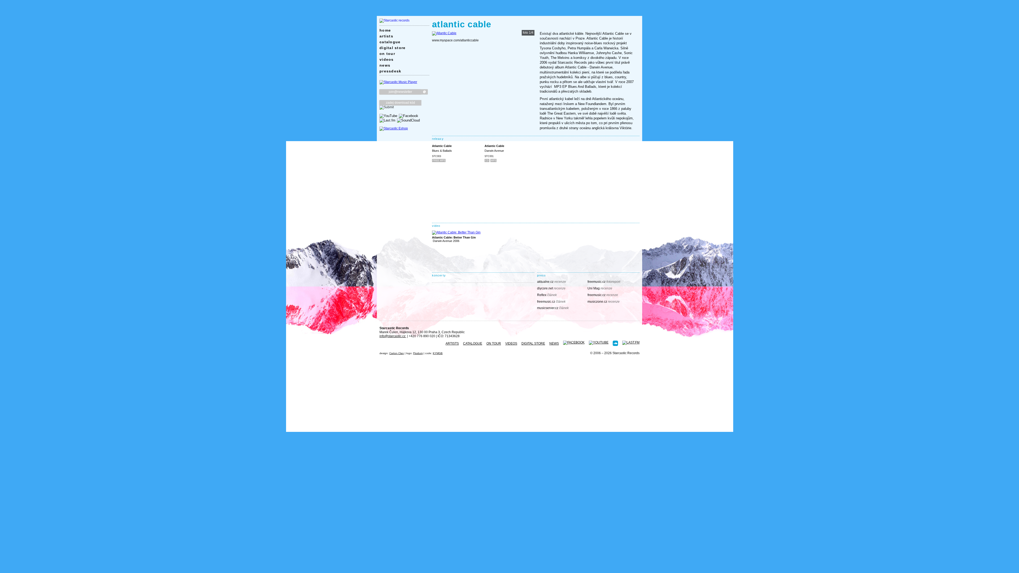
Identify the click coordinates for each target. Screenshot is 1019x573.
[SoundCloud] (408, 120)
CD (487, 160)
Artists (386, 36)
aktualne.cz (551, 282)
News (384, 65)
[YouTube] (388, 116)
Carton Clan (396, 353)
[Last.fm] (387, 120)
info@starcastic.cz (392, 336)
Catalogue (389, 42)
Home (385, 30)
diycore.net (551, 288)
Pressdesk (390, 71)
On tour (387, 53)
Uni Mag (600, 288)
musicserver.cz (553, 308)
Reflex (547, 295)
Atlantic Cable (442, 145)
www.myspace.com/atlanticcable (455, 40)
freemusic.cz (604, 282)
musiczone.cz (604, 301)
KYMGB (438, 353)
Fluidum (418, 353)
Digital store (392, 48)
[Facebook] (408, 116)
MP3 (493, 160)
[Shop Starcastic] (393, 128)
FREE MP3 (439, 160)
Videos (386, 59)
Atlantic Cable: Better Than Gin (454, 237)
